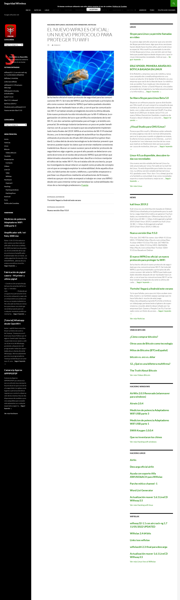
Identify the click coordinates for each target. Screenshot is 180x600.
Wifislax (9, 176)
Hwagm (57, 45)
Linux (47, 10)
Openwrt (9, 183)
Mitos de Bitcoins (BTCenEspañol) (149, 350)
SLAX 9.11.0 (8, 97)
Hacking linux (11, 193)
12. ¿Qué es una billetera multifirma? (150, 363)
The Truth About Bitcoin (143, 370)
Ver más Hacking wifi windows (143, 442)
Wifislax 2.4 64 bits (140, 533)
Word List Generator (141, 490)
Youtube (7, 156)
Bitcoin (7, 149)
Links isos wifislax (140, 540)
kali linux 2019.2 (139, 204)
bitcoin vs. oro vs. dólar (142, 357)
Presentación (9, 159)
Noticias (37, 10)
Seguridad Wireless (15, 3)
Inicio (28, 10)
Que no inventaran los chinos (146, 437)
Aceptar (93, 9)
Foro (152, 10)
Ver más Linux (136, 186)
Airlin (133, 459)
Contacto (9, 163)
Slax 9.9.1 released (11, 100)
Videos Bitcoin (11, 153)
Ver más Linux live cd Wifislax (143, 561)
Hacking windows (12, 190)
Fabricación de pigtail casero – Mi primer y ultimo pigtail (14, 275)
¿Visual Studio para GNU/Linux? (148, 126)
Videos (6, 166)
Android (142, 10)
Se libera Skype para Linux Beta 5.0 (149, 97)
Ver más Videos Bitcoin (140, 375)
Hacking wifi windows (76, 25)
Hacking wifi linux (56, 25)
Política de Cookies (119, 6)
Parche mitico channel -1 (143, 483)
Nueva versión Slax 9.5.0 (58, 209)
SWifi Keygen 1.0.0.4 (141, 430)
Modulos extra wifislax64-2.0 (15, 107)
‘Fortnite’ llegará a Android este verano (64, 198)
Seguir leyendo (153, 91)
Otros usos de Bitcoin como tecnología (151, 343)
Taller (8, 173)
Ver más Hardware (11, 413)
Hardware (8, 180)
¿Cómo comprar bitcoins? (144, 336)
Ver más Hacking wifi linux (141, 505)
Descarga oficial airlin (142, 466)
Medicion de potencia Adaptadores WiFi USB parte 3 (15, 222)
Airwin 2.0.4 (136, 403)
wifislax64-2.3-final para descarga (148, 546)
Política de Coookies (166, 10)
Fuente (84, 185)
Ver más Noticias (137, 318)
